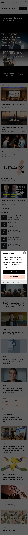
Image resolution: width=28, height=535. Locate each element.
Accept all (14, 272)
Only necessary (14, 276)
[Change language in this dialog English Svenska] (24, 253)
